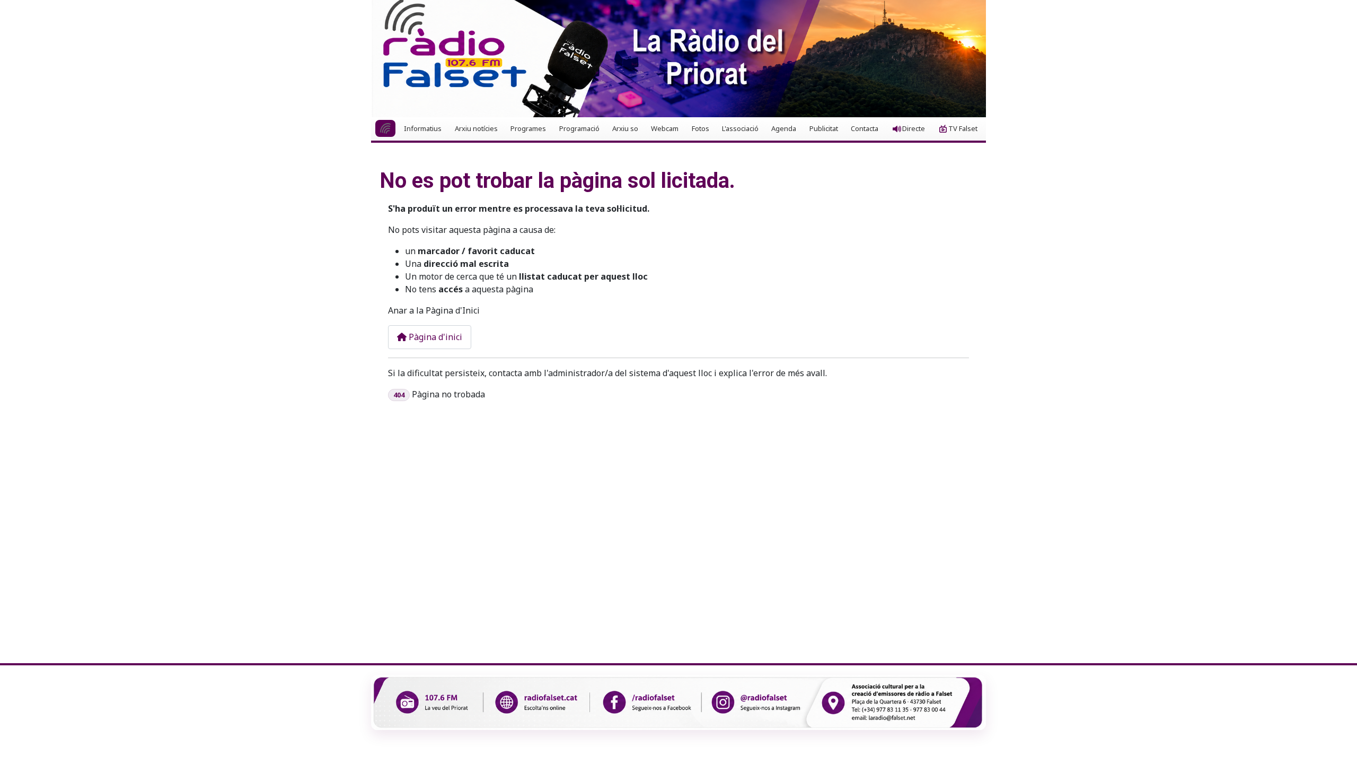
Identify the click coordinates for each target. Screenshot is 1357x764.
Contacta (864, 128)
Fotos (700, 128)
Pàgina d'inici (434, 337)
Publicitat (823, 128)
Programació (579, 128)
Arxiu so (625, 128)
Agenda (783, 128)
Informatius (423, 128)
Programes (528, 128)
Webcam (664, 128)
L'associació (740, 128)
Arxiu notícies (476, 128)
